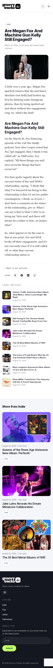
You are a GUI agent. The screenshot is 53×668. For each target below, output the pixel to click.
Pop (4, 609)
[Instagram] (4, 592)
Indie (8, 24)
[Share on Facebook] (21, 275)
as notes (25, 156)
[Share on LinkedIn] (28, 275)
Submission (7, 619)
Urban (5, 614)
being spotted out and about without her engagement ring (25, 108)
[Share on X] (15, 275)
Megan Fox (38, 86)
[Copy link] (34, 275)
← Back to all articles (16, 268)
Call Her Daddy (30, 143)
